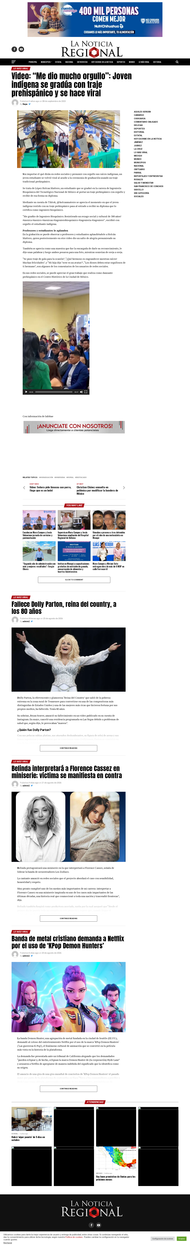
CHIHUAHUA (139, 118)
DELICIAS (138, 125)
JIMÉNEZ (138, 142)
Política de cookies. (74, 1237)
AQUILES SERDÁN (142, 112)
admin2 (26, 621)
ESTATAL (58, 61)
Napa (25, 104)
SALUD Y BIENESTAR (95, 69)
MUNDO (132, 61)
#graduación (46, 477)
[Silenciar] (81, 392)
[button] (56, 338)
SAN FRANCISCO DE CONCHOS (148, 186)
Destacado (81, 477)
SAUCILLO (139, 190)
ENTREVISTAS (82, 61)
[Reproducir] (26, 392)
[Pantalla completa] (85, 392)
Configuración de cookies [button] (162, 1239)
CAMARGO (139, 115)
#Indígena (60, 477)
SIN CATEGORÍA (141, 193)
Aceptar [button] (181, 1239)
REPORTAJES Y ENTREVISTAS (148, 176)
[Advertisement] (74, 454)
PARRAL (138, 173)
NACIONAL (69, 61)
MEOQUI (138, 156)
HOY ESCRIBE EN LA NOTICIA (102, 61)
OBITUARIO (139, 169)
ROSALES (138, 179)
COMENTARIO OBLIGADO (146, 122)
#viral (70, 477)
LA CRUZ (138, 149)
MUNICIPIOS (45, 61)
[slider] (53, 392)
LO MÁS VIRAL (144, 61)
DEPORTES (121, 61)
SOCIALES (139, 196)
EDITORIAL (157, 61)
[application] (56, 338)
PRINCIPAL (33, 61)
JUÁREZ (138, 146)
